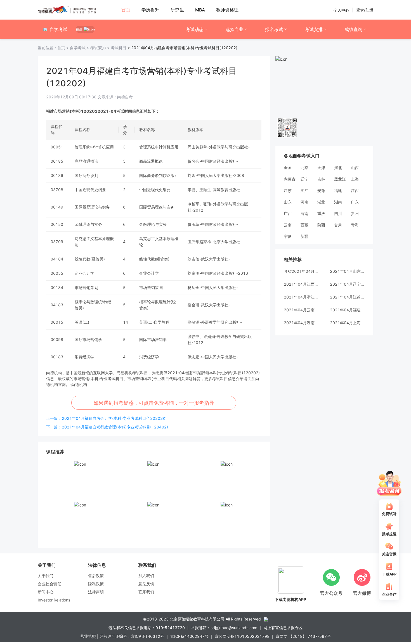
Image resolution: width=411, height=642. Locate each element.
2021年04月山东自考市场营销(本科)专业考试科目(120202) (347, 271)
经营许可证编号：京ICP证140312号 (132, 636)
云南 (288, 224)
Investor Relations (54, 600)
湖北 (321, 202)
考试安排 (314, 29)
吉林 (321, 179)
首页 (54, 47)
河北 (338, 167)
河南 (304, 202)
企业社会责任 (49, 583)
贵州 (355, 213)
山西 (355, 167)
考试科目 (118, 47)
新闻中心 (45, 591)
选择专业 (234, 29)
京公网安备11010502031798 (242, 636)
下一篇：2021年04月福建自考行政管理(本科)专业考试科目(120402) (107, 427)
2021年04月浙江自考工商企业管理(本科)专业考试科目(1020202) (301, 297)
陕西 (321, 224)
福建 (338, 190)
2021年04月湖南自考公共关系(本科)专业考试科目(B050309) (301, 322)
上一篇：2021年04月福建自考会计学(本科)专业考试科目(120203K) (106, 418)
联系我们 (146, 591)
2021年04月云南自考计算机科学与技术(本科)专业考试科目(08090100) (301, 309)
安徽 (321, 190)
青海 (355, 224)
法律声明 (96, 591)
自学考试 (80, 47)
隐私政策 (96, 583)
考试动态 (195, 29)
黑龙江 (340, 179)
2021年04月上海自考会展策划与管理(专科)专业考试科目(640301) (347, 322)
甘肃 (338, 224)
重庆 (321, 213)
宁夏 (288, 236)
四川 (338, 213)
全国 (288, 167)
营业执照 (88, 636)
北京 (304, 167)
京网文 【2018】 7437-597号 (303, 636)
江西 (355, 190)
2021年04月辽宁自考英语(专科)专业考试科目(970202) (347, 284)
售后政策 (96, 575)
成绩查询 (353, 29)
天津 (321, 167)
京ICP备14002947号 (189, 636)
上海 (355, 179)
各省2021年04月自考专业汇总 (301, 271)
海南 (304, 213)
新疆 (304, 236)
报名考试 (274, 29)
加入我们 (146, 575)
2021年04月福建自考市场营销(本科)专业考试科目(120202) (347, 309)
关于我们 (45, 575)
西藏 (304, 224)
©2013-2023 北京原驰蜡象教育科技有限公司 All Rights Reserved (202, 619)
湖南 (338, 202)
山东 (288, 202)
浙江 (304, 190)
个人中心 (341, 10)
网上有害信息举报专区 (283, 627)
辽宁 (304, 179)
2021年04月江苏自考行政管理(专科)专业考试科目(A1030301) (347, 297)
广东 (355, 202)
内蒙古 (290, 179)
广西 (288, 213)
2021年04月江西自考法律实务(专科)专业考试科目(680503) (301, 284)
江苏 (288, 190)
